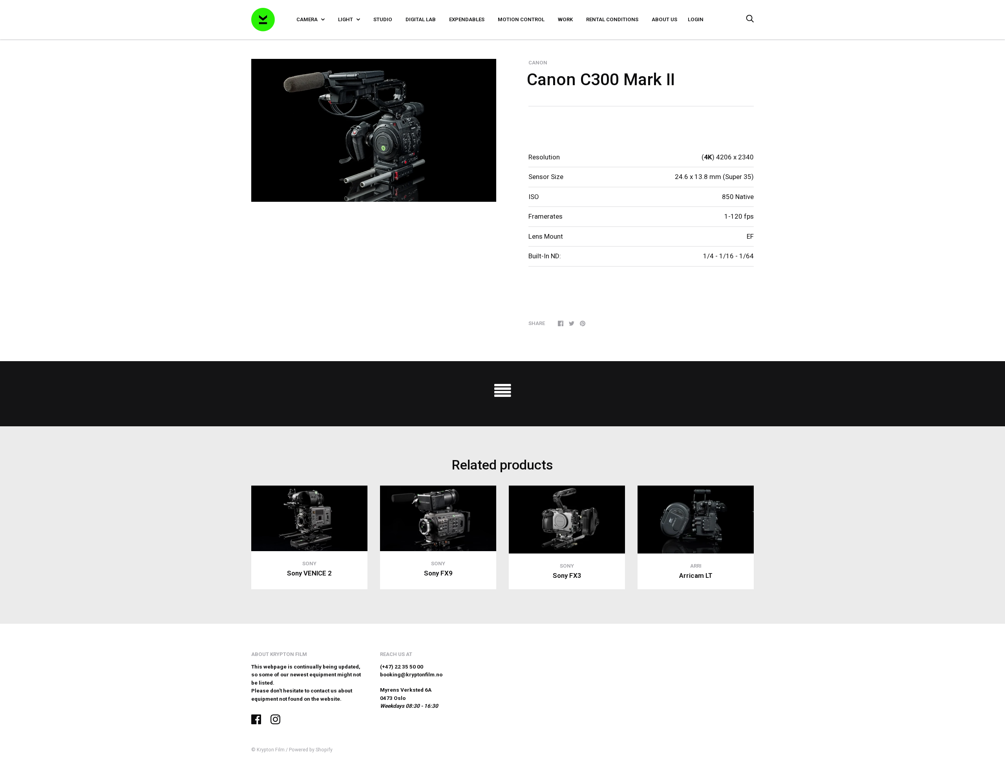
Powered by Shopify (311, 750)
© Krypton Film (268, 750)
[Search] (750, 19)
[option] (373, 130)
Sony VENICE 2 (309, 573)
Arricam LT (696, 575)
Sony (309, 563)
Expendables (466, 19)
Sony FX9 (438, 573)
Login (696, 19)
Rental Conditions (612, 19)
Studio (382, 19)
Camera (307, 19)
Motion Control (521, 19)
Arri (696, 566)
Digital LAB (421, 19)
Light (346, 19)
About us (664, 19)
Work (565, 19)
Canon (537, 63)
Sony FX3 (567, 575)
